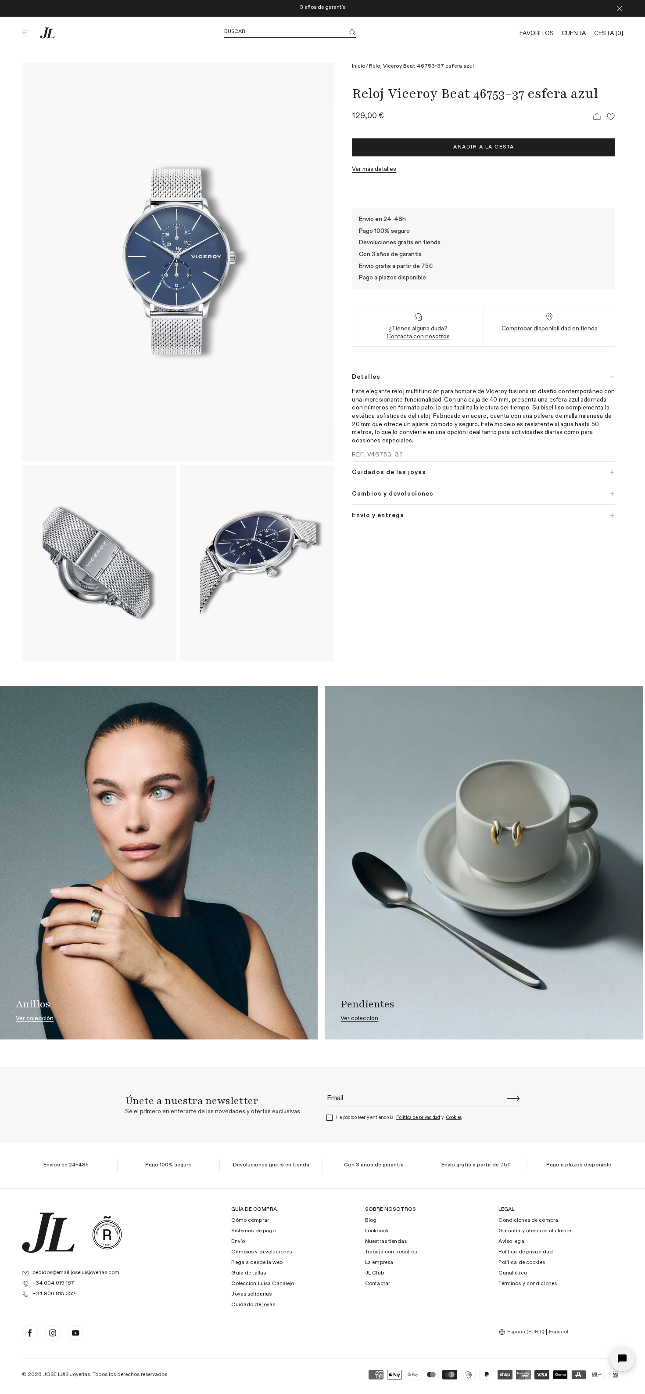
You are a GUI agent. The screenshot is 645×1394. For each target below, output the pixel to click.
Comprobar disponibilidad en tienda (550, 329)
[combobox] (522, 1332)
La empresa (379, 1262)
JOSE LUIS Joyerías (66, 1374)
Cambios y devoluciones (261, 1252)
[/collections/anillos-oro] (159, 862)
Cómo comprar (250, 1220)
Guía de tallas (248, 1273)
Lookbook (377, 1231)
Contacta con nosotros (418, 336)
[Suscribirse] (513, 1098)
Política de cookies (521, 1262)
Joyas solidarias (251, 1294)
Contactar (377, 1283)
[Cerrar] (619, 8)
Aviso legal (511, 1241)
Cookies (454, 1117)
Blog (370, 1220)
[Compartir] (596, 116)
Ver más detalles (374, 169)
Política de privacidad (418, 1117)
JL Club (374, 1273)
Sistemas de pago (253, 1231)
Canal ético (512, 1273)
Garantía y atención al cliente (534, 1231)
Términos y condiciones (527, 1283)
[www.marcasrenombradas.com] (107, 1233)
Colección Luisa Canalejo (262, 1283)
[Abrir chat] (622, 1359)
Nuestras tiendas (386, 1241)
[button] (30, 33)
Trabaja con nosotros (391, 1252)
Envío (238, 1241)
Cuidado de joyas (253, 1304)
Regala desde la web (256, 1262)
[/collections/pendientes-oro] (483, 862)
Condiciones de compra (528, 1220)
